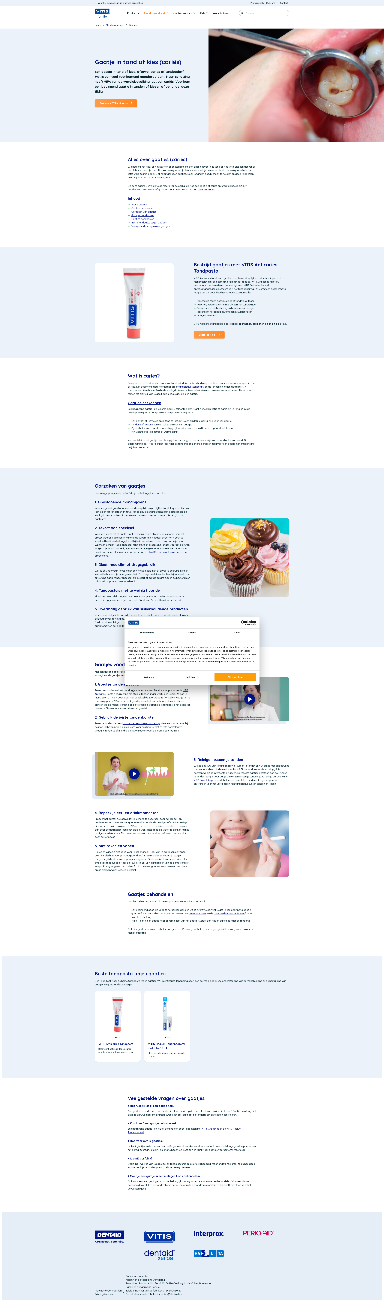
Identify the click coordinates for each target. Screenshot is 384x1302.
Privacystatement (104, 1294)
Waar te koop (221, 13)
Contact (284, 3)
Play (249, 699)
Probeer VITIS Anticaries (114, 103)
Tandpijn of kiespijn (142, 424)
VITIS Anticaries (197, 913)
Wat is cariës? (144, 376)
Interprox (211, 780)
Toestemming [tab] (147, 632)
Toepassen (242, 13)
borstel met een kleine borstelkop (141, 723)
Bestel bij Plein (207, 335)
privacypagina (215, 661)
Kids (202, 13)
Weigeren (149, 677)
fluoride (178, 600)
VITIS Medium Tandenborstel (229, 913)
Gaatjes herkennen (142, 208)
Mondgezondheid (154, 13)
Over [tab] (237, 632)
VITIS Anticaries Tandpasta (115, 1044)
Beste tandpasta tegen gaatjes (149, 222)
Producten (133, 13)
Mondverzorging (182, 13)
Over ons (270, 3)
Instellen (190, 677)
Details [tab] (192, 632)
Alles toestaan (235, 677)
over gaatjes (150, 226)
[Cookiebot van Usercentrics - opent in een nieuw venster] (243, 622)
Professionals (257, 3)
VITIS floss (199, 780)
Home (98, 25)
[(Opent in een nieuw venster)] (109, 1236)
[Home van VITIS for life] (107, 13)
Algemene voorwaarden (108, 1290)
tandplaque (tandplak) (191, 386)
